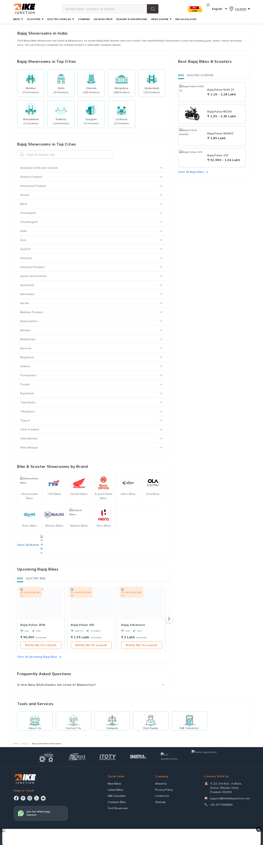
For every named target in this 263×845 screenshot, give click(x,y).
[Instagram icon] (29, 798)
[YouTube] (43, 798)
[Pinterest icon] (23, 798)
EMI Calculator (117, 795)
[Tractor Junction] (46, 757)
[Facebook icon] (16, 798)
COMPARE (84, 19)
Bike (20, 578)
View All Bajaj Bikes (191, 172)
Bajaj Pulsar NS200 (219, 111)
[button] (152, 8)
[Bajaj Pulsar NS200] (192, 114)
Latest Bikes (115, 789)
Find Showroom (118, 808)
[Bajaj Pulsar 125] (192, 157)
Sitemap (160, 802)
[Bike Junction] (24, 9)
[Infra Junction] (138, 757)
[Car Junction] (169, 756)
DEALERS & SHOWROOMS (131, 19)
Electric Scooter (200, 75)
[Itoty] (107, 756)
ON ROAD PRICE (103, 19)
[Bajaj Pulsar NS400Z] (192, 135)
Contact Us (162, 795)
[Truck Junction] (77, 757)
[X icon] (36, 798)
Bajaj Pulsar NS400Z (220, 133)
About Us (161, 783)
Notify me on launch (41, 645)
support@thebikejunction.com (230, 798)
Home (16, 743)
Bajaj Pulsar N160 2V (220, 89)
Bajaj (25, 743)
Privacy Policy (164, 789)
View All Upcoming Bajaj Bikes (37, 656)
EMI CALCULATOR (185, 19)
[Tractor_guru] (208, 756)
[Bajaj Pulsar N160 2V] (192, 92)
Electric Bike (36, 578)
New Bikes (114, 783)
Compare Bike (117, 802)
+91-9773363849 (221, 804)
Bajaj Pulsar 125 (217, 155)
